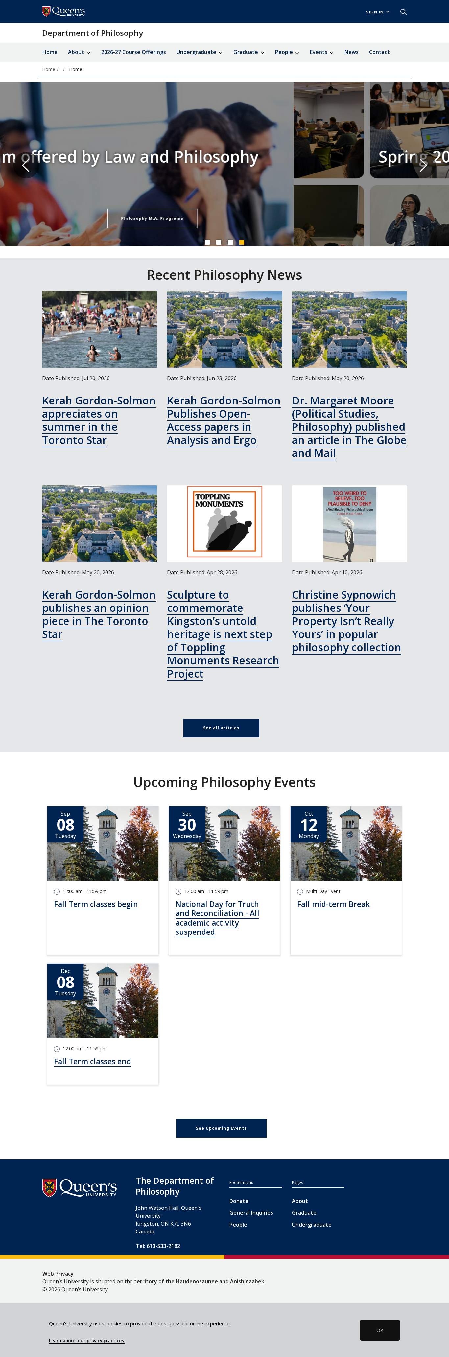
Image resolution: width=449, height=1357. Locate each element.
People (238, 1224)
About (300, 1201)
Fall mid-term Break (333, 904)
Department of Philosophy (92, 32)
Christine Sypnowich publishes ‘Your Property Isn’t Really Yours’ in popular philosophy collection (346, 620)
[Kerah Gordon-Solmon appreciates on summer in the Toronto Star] (99, 329)
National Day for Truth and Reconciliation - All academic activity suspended (217, 918)
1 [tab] (207, 242)
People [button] (284, 52)
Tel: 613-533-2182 (158, 1246)
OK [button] (380, 1330)
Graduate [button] (246, 52)
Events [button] (319, 52)
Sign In (375, 12)
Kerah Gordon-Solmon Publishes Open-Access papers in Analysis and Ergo (224, 420)
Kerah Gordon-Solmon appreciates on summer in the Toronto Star (99, 420)
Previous (26, 165)
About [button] (76, 52)
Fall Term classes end (92, 1061)
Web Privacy (58, 1273)
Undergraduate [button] (197, 52)
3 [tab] (230, 242)
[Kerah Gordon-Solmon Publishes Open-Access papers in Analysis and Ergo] (224, 329)
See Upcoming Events (221, 1128)
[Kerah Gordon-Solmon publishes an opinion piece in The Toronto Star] (99, 523)
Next (423, 165)
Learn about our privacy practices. (87, 1341)
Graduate (304, 1212)
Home (50, 52)
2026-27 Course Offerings (133, 52)
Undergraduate (312, 1224)
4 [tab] (242, 242)
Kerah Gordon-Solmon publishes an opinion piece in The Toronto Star (99, 614)
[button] (401, 11)
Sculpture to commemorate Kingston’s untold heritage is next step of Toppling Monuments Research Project (223, 633)
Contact (379, 52)
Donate (238, 1201)
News (351, 52)
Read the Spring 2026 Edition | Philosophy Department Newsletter (259, 218)
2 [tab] (219, 242)
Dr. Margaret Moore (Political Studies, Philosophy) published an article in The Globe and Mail (349, 426)
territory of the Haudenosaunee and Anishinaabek (199, 1281)
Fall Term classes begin (96, 904)
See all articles (221, 728)
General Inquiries (251, 1212)
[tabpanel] (224, 165)
